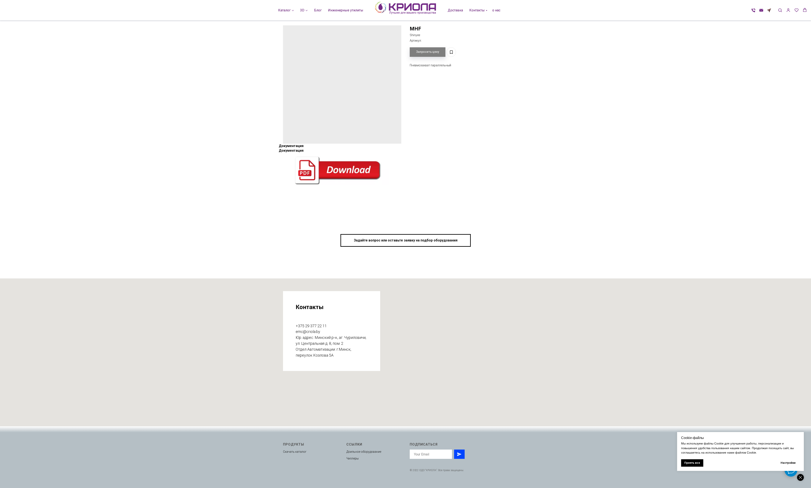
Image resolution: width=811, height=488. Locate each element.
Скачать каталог (294, 451)
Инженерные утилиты (345, 10)
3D (302, 10)
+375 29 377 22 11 (311, 326)
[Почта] (761, 10)
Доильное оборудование (363, 451)
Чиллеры (352, 458)
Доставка (455, 10)
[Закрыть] (800, 477)
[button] (780, 10)
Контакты (477, 10)
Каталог (284, 10)
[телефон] (753, 10)
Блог (318, 10)
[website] (769, 10)
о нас (496, 10)
